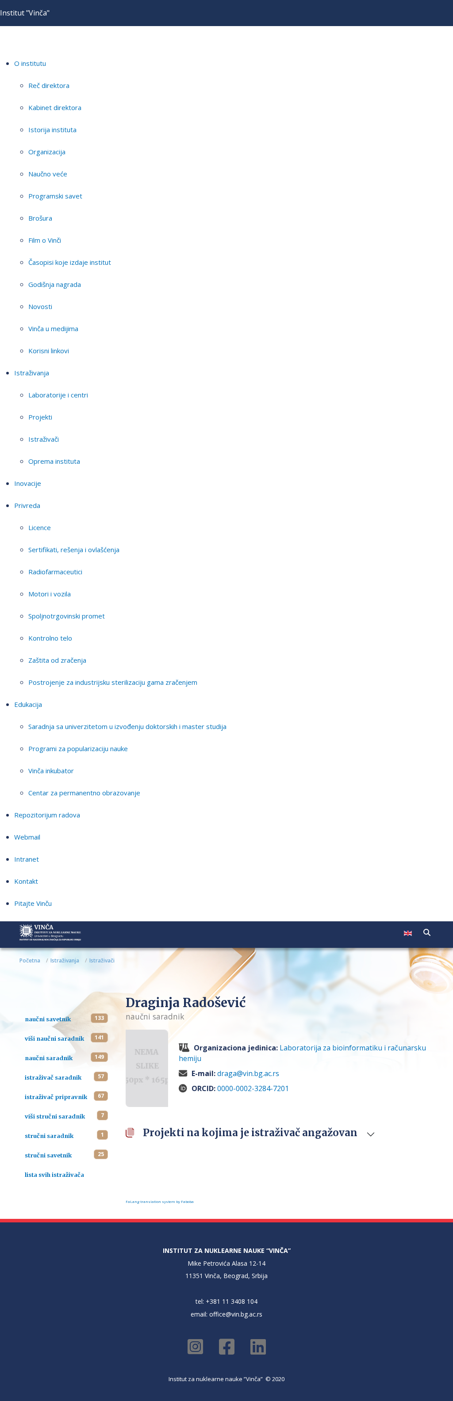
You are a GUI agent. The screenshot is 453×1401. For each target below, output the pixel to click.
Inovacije (27, 483)
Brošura (40, 218)
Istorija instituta (52, 129)
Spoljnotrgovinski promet (66, 615)
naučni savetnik (48, 1019)
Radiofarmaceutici (55, 571)
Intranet (26, 859)
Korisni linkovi (48, 350)
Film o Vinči (44, 240)
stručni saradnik (49, 1135)
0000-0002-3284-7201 (253, 1088)
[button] (427, 932)
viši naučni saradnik (54, 1038)
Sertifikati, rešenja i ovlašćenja (73, 549)
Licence (39, 527)
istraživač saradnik (53, 1077)
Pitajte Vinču (33, 903)
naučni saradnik (49, 1057)
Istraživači (43, 439)
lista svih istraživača (54, 1174)
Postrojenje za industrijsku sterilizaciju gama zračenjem (112, 682)
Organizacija (46, 151)
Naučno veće (47, 173)
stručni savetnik (48, 1155)
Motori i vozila (49, 593)
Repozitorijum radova (47, 814)
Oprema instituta (54, 461)
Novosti (40, 306)
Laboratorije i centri (58, 394)
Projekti (40, 416)
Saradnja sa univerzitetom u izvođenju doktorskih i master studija (127, 726)
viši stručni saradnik (55, 1116)
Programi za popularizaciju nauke (78, 748)
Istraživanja (31, 372)
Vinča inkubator (51, 770)
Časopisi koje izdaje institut (69, 262)
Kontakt (26, 881)
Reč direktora (48, 85)
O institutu (30, 63)
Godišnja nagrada (54, 284)
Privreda (27, 505)
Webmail (27, 836)
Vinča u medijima (53, 328)
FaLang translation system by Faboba (160, 1201)
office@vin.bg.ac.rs (235, 1314)
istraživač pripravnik (56, 1096)
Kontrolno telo (50, 638)
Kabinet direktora (54, 107)
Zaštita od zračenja (57, 660)
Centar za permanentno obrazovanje (84, 792)
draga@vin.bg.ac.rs (248, 1073)
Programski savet (55, 195)
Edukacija (28, 704)
